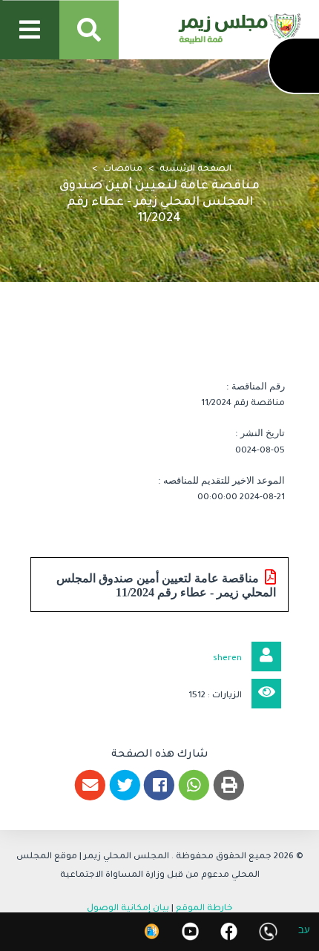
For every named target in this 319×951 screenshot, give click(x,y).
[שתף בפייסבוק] (160, 785)
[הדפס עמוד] (229, 785)
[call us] (268, 931)
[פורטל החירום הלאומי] (152, 931)
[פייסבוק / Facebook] (229, 931)
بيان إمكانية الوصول (128, 909)
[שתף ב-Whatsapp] (194, 785)
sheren (227, 659)
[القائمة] (29, 29)
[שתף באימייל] (90, 785)
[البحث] (89, 29)
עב (304, 932)
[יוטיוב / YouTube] (190, 931)
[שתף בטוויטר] (125, 785)
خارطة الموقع (204, 909)
